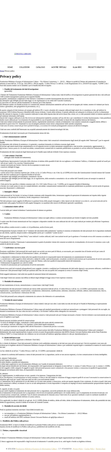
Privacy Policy (78, 449)
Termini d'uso (100, 449)
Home (2, 71)
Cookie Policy (89, 449)
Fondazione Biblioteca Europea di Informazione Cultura (36, 449)
